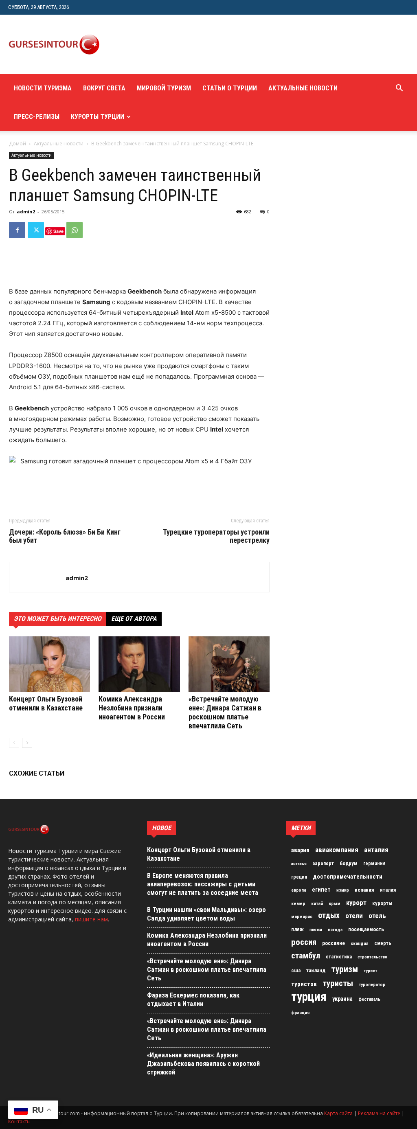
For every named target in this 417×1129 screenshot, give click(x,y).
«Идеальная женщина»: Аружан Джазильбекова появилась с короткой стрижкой (203, 1063)
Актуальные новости (303, 88)
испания (364, 890)
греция (299, 877)
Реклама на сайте (379, 1113)
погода (335, 929)
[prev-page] (14, 743)
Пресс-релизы (36, 117)
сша (296, 970)
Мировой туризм (164, 88)
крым (334, 903)
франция (300, 1012)
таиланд (315, 970)
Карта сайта (338, 1113)
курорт (356, 903)
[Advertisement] (259, 44)
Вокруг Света (104, 88)
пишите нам (91, 919)
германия (374, 863)
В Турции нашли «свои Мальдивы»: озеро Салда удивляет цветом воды (206, 914)
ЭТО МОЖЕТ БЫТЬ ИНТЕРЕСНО (57, 619)
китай (317, 903)
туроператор (372, 984)
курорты (382, 903)
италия (388, 890)
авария (300, 850)
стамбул (305, 955)
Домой (17, 143)
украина (342, 998)
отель (377, 916)
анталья (299, 863)
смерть (382, 943)
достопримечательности (347, 876)
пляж (297, 929)
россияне (333, 943)
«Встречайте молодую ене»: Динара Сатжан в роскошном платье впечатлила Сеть (225, 712)
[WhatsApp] (74, 230)
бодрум (349, 863)
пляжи (315, 929)
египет (321, 889)
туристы (338, 983)
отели (354, 916)
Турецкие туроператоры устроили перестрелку (216, 536)
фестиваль (369, 999)
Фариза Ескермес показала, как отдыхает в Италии (193, 999)
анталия (376, 850)
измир (342, 890)
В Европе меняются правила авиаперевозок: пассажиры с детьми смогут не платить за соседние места (202, 884)
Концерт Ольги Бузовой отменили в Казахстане (46, 703)
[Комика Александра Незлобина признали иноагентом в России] (139, 664)
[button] (399, 89)
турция (309, 997)
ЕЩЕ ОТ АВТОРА (134, 619)
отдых (329, 916)
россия (303, 942)
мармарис (301, 916)
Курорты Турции (97, 117)
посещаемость (366, 929)
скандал (360, 943)
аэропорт (323, 863)
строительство (372, 957)
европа (298, 890)
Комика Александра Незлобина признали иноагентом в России (132, 708)
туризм (344, 969)
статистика (339, 957)
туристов (304, 984)
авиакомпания (336, 850)
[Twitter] (36, 230)
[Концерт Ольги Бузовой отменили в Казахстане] (49, 664)
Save (58, 231)
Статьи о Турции (229, 88)
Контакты (19, 1121)
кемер (298, 903)
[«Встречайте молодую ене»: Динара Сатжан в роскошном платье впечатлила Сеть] (229, 664)
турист (370, 970)
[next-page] (27, 743)
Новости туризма (43, 88)
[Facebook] (17, 230)
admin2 (26, 211)
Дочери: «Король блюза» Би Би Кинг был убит (65, 536)
